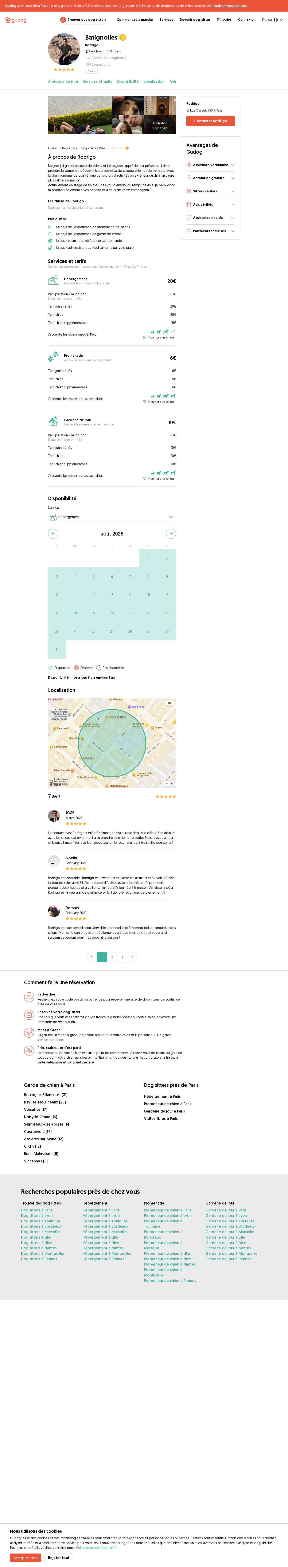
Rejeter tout (58, 1557)
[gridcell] (148, 558)
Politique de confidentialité (96, 1548)
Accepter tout (25, 1557)
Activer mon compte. (230, 6)
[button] (210, 165)
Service (53, 507)
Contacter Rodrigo (210, 121)
